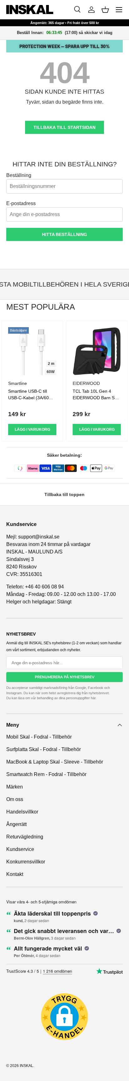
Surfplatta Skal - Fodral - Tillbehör (43, 749)
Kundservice (20, 849)
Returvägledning (24, 836)
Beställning (18, 175)
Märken (14, 786)
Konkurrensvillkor (25, 861)
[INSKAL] (29, 9)
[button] (105, 10)
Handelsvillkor (22, 811)
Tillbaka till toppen (64, 494)
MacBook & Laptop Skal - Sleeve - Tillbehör (54, 761)
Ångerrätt (16, 824)
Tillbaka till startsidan (64, 127)
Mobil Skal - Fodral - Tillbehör (39, 737)
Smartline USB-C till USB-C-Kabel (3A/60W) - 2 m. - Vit (31, 398)
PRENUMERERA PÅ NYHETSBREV (65, 677)
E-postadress (21, 203)
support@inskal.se (38, 536)
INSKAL (26, 1066)
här (93, 698)
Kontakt (14, 874)
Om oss (14, 799)
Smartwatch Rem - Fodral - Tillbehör (46, 774)
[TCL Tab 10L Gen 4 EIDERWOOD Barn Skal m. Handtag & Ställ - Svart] (97, 351)
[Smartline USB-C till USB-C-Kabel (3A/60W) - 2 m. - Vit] (32, 351)
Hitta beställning (64, 234)
